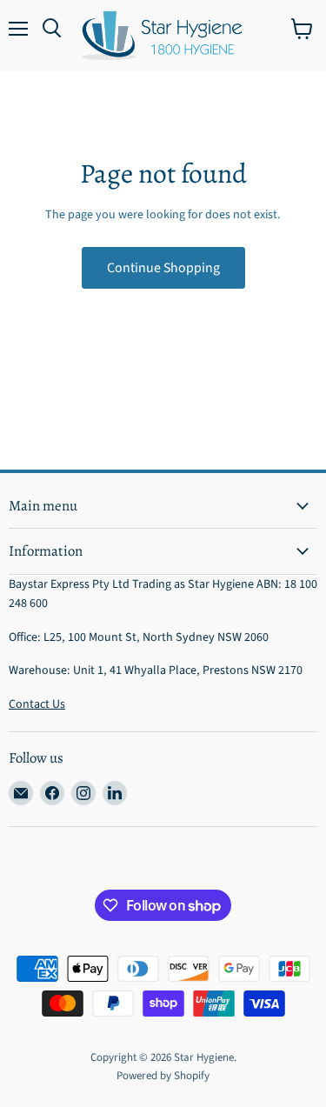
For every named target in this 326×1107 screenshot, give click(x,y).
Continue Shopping (163, 267)
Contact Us (37, 704)
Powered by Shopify (163, 1076)
